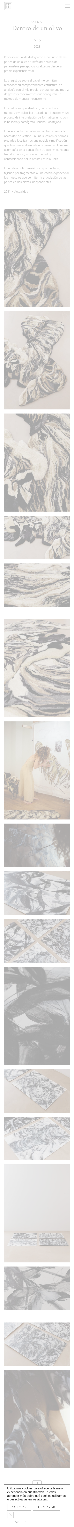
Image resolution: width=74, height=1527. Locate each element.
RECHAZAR (46, 1507)
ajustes (42, 1499)
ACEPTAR (19, 1507)
